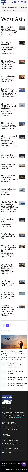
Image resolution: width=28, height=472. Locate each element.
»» (18, 325)
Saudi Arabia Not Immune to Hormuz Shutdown (8, 192)
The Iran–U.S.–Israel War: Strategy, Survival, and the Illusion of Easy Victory (9, 31)
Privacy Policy (10, 469)
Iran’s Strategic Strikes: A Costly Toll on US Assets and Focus (8, 295)
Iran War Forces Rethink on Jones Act (8, 236)
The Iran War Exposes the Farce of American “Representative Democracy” (9, 64)
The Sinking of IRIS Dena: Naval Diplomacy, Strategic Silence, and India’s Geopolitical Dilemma (8, 110)
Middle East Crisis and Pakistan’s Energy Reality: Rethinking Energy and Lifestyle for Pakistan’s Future (9, 207)
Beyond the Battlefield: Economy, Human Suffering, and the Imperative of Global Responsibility (9, 47)
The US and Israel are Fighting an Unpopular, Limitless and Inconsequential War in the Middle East (9, 142)
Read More (19, 417)
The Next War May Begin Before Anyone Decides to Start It (12, 353)
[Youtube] (22, 1)
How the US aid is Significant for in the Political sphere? (15, 365)
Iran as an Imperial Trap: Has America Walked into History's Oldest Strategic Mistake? (9, 310)
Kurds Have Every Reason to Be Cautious (9, 166)
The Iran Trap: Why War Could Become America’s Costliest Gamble (9, 126)
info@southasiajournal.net (12, 444)
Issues (15, 10)
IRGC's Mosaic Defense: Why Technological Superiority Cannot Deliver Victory (7, 269)
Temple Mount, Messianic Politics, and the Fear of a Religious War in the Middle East (9, 93)
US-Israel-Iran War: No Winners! (9, 156)
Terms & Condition (21, 469)
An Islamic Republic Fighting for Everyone (9, 283)
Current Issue (6, 10)
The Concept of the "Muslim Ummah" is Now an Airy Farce (9, 178)
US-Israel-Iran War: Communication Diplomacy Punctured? (8, 223)
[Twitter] (19, 1)
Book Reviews (13, 7)
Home (4, 7)
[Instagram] (25, 1)
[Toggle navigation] (12, 2)
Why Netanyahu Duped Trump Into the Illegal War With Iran (8, 79)
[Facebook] (15, 1)
